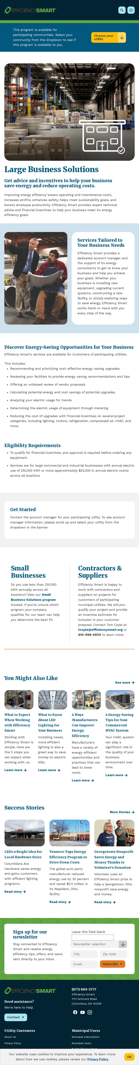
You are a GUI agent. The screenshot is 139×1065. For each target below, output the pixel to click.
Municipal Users (81, 1043)
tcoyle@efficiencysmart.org (100, 629)
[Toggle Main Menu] (131, 10)
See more (122, 682)
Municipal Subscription (86, 1036)
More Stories (120, 812)
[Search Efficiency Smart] (122, 10)
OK (129, 1057)
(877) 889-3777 (84, 989)
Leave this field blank (88, 932)
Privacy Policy (12, 1043)
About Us (10, 1036)
